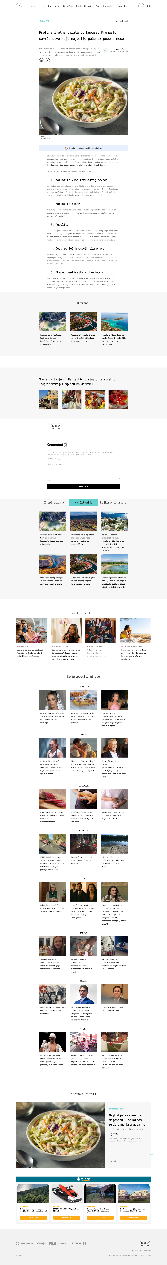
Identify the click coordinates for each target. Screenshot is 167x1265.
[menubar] (148, 5)
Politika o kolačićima (146, 1255)
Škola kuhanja (104, 6)
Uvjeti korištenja (126, 1255)
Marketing (118, 1255)
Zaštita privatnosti (135, 1255)
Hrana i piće (37, 6)
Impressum (112, 1255)
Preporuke (121, 6)
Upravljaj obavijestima (143, 1250)
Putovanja (54, 6)
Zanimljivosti (84, 6)
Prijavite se (83, 487)
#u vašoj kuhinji (122, 21)
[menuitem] (148, 5)
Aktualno (68, 6)
